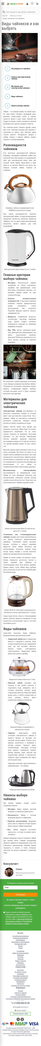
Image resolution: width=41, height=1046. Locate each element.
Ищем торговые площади (20, 953)
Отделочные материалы (20, 938)
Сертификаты (20, 982)
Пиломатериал (20, 940)
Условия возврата (20, 980)
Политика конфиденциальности (20, 997)
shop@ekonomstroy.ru (21, 1007)
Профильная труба (20, 944)
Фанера (20, 946)
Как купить (20, 970)
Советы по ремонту (20, 993)
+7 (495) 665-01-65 (21, 1003)
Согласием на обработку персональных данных (18, 922)
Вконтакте (18, 1019)
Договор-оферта (20, 995)
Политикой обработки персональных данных (18, 920)
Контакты (20, 957)
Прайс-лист (20, 984)
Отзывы (20, 991)
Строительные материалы (20, 936)
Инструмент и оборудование (20, 942)
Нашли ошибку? (21, 1010)
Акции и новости (20, 961)
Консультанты (20, 965)
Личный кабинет (27, 4)
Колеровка (20, 974)
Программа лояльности (20, 976)
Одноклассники (22, 1019)
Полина (19, 869)
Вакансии (20, 959)
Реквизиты (20, 955)
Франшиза (20, 963)
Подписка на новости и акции (20, 985)
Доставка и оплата (20, 972)
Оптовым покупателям (20, 978)
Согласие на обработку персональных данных (20, 999)
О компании (20, 951)
